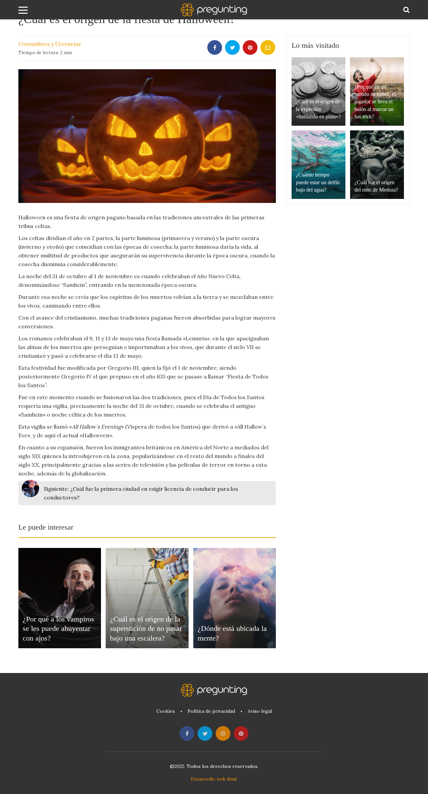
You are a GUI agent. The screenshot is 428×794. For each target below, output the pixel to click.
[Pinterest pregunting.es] (241, 733)
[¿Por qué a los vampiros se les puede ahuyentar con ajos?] (59, 598)
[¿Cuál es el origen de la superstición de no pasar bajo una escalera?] (147, 598)
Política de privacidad (211, 711)
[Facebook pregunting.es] (187, 733)
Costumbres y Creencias (49, 43)
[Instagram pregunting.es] (223, 733)
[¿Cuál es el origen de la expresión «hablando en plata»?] (318, 91)
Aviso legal (260, 711)
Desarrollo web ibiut (214, 779)
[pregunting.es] (214, 10)
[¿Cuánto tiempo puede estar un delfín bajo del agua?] (318, 164)
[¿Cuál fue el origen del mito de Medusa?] (377, 164)
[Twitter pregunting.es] (205, 733)
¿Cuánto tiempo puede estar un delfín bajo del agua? (318, 182)
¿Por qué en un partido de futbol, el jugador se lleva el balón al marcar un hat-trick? (375, 102)
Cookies (165, 711)
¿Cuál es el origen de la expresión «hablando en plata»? (318, 109)
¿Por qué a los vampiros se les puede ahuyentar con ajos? (58, 628)
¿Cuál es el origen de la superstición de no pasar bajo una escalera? (146, 628)
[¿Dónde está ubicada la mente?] (234, 598)
